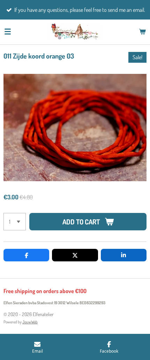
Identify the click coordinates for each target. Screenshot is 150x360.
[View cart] (142, 32)
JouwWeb (30, 321)
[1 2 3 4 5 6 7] (14, 221)
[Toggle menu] (7, 32)
